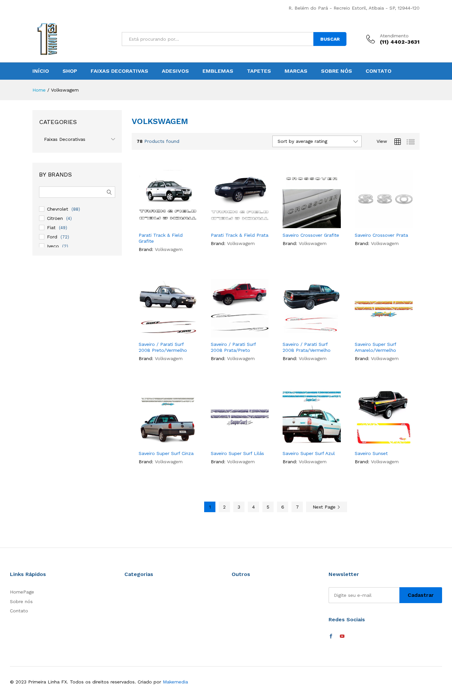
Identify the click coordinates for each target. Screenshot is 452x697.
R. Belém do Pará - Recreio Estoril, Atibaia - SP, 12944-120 (354, 8)
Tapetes (259, 71)
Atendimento (394, 35)
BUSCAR (330, 39)
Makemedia (175, 681)
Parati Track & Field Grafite (161, 238)
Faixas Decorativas (119, 71)
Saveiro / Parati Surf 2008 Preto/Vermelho (163, 347)
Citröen (55, 218)
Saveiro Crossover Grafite (311, 235)
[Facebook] (331, 636)
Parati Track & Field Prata (239, 235)
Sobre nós (21, 601)
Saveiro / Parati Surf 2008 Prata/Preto (233, 347)
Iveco (53, 246)
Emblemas (218, 71)
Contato (378, 71)
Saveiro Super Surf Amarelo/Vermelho (375, 347)
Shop (70, 71)
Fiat (51, 227)
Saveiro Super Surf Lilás (237, 453)
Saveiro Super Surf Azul (309, 453)
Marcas (296, 71)
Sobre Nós (336, 71)
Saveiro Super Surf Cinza (166, 453)
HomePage (22, 591)
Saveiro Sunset (371, 453)
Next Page (325, 507)
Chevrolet (57, 209)
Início (40, 71)
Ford (52, 236)
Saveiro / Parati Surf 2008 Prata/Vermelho (307, 347)
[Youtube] (342, 636)
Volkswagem (169, 249)
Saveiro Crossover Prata (381, 235)
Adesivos (175, 71)
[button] (173, 220)
